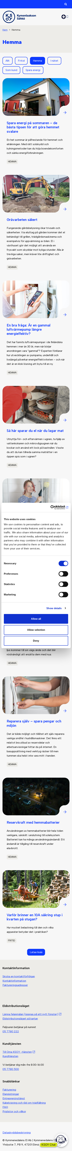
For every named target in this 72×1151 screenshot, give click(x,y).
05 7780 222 (11, 1031)
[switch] (63, 574)
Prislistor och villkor (14, 1111)
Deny (36, 640)
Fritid (21, 60)
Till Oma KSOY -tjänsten (17, 1051)
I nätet (54, 60)
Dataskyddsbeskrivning (17, 1132)
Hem (5, 29)
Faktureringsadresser (15, 985)
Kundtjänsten (10, 1056)
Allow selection (36, 629)
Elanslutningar (11, 1094)
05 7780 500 (11, 1069)
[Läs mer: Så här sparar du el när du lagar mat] (36, 429)
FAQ (5, 1107)
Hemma (37, 60)
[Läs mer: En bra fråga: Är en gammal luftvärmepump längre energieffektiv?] (36, 330)
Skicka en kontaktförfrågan (19, 976)
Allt (8, 60)
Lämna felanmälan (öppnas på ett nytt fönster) (30, 1014)
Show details (54, 608)
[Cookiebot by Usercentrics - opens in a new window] (53, 507)
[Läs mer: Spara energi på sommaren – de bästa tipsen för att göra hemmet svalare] (36, 124)
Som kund (11, 70)
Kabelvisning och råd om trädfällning (24, 1102)
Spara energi (33, 70)
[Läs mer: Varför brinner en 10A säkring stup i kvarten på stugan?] (36, 909)
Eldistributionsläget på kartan (20, 1018)
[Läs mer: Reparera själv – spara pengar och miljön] (36, 724)
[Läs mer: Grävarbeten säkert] (36, 225)
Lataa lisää (36, 952)
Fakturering (9, 1089)
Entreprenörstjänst (14, 1098)
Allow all (36, 618)
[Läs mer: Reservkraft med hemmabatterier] (36, 821)
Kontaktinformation (14, 980)
